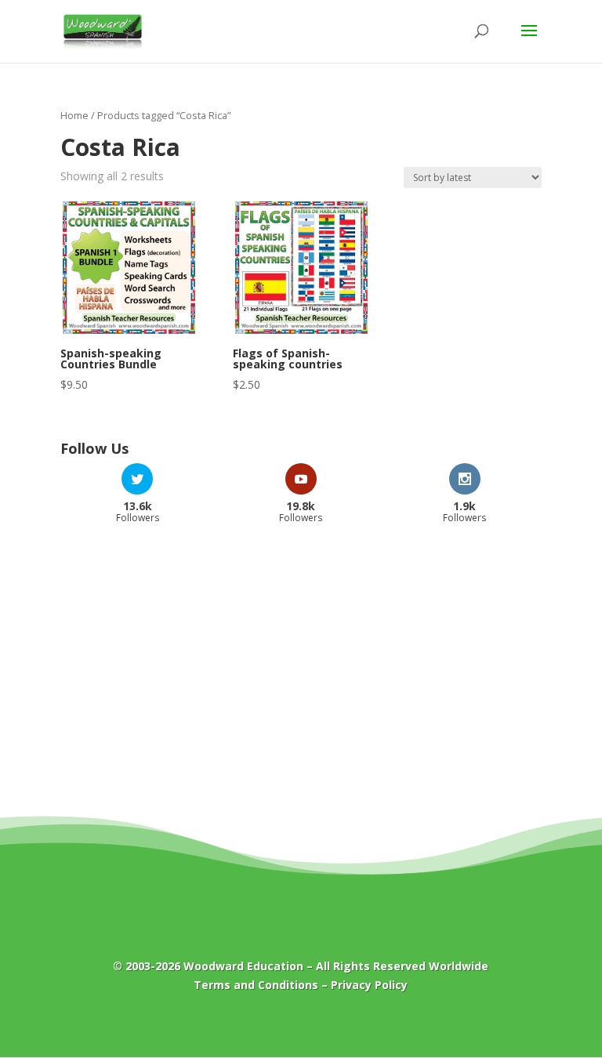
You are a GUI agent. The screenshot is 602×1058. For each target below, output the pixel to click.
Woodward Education (243, 965)
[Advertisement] (301, 660)
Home (74, 115)
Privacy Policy (369, 984)
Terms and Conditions (256, 984)
